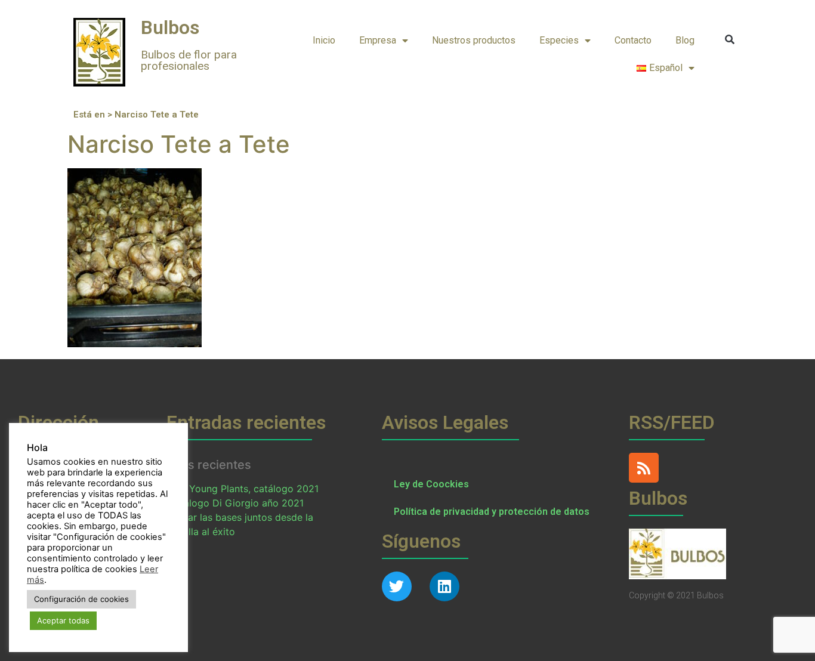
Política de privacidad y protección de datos (491, 511)
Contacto (633, 40)
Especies (559, 40)
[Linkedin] (444, 586)
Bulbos (170, 27)
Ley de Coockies (431, 484)
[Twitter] (397, 586)
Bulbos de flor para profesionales (189, 60)
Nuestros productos (473, 40)
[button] (730, 40)
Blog (684, 40)
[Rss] (644, 468)
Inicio (324, 40)
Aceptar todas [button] (63, 620)
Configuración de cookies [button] (81, 599)
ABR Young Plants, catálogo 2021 (243, 489)
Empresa (377, 40)
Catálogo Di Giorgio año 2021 (236, 503)
